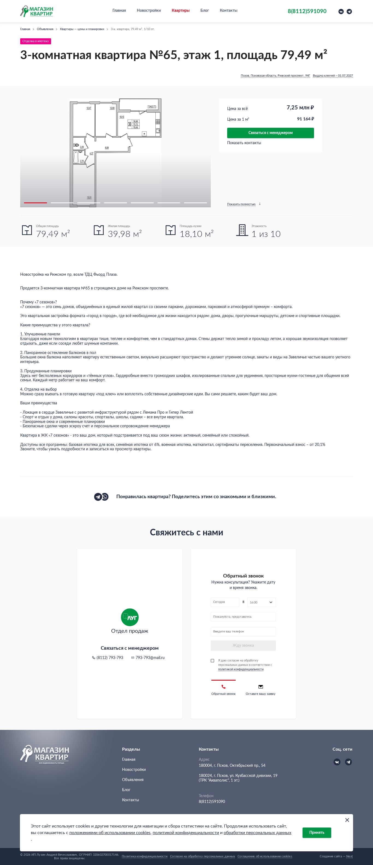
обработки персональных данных (257, 833)
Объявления (133, 780)
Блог (204, 11)
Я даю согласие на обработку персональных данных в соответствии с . (245, 665)
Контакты (228, 11)
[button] (35, 202)
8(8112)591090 (212, 802)
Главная (119, 11)
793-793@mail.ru (150, 658)
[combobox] (261, 602)
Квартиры (181, 11)
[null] (98, 497)
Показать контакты (244, 143)
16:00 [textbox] (253, 602)
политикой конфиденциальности (186, 833)
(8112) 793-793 (110, 658)
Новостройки (149, 11)
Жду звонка (243, 646)
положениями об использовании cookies (109, 833)
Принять (316, 833)
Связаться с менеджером (270, 133)
